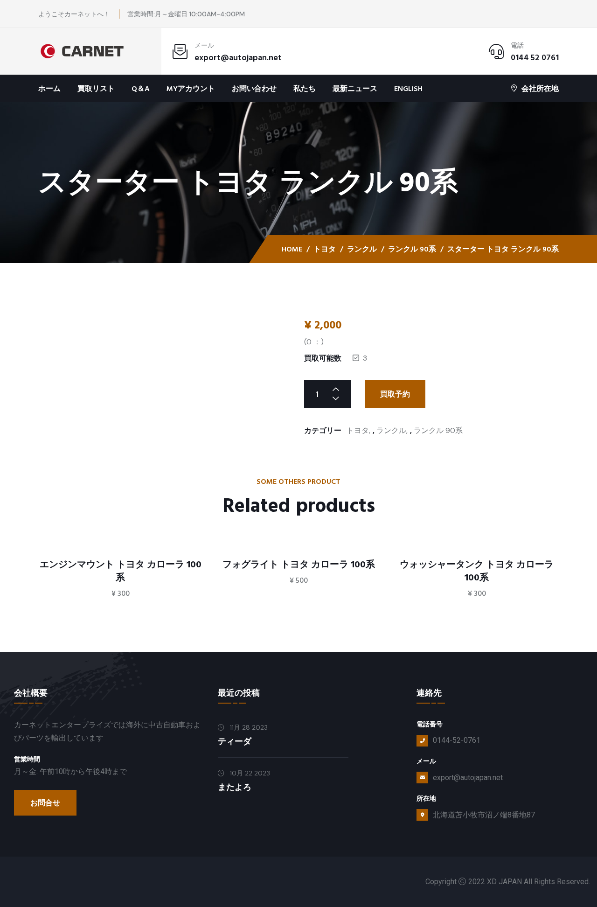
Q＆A (141, 89)
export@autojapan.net (238, 57)
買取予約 (395, 394)
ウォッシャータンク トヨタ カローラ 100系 (477, 571)
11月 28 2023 (248, 727)
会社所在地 (540, 88)
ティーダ (234, 741)
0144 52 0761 (535, 57)
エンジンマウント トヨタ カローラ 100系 (120, 571)
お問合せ (45, 803)
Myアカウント (191, 89)
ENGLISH (408, 89)
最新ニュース (355, 89)
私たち (304, 89)
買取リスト (96, 89)
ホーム (49, 89)
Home (292, 249)
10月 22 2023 (249, 773)
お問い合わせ (254, 89)
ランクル (362, 249)
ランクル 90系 (412, 249)
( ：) (314, 342)
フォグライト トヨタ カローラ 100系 (298, 564)
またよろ (234, 787)
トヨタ (324, 249)
